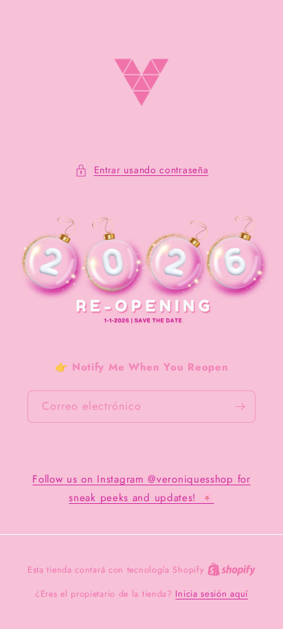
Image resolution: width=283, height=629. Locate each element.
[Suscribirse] (240, 406)
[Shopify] (231, 569)
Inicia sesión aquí (211, 593)
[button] (142, 170)
